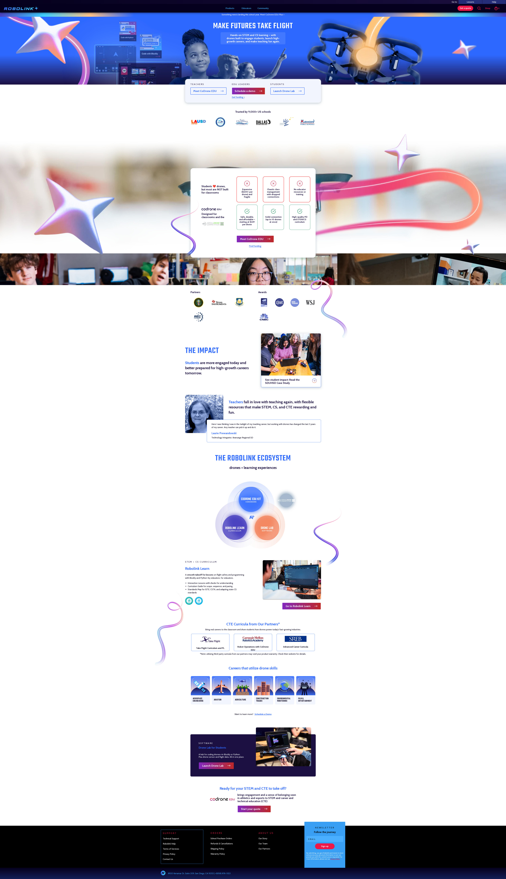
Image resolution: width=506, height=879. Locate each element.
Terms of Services (171, 849)
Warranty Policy (218, 854)
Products (230, 8)
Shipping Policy (217, 848)
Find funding (255, 246)
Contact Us (168, 859)
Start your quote (250, 809)
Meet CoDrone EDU (205, 91)
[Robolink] (21, 8)
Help (494, 2)
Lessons (470, 2)
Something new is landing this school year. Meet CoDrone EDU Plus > (253, 14)
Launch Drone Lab (284, 91)
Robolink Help (169, 843)
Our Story (263, 838)
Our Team (263, 843)
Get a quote (465, 8)
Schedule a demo (245, 91)
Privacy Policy (335, 859)
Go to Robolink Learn (298, 606)
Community (263, 8)
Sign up (325, 846)
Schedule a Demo (263, 714)
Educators (246, 8)
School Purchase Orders (221, 838)
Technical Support (171, 838)
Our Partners (264, 848)
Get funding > (238, 97)
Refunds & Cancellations (222, 843)
